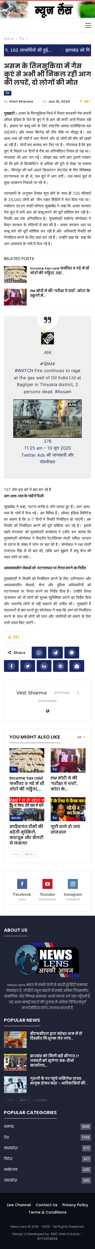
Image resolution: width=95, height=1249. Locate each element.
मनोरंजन (10, 1169)
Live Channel (19, 1205)
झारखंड (16, 818)
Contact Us (47, 1205)
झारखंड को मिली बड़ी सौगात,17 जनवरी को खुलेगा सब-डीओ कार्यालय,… (54, 1060)
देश (8, 93)
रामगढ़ (9, 1126)
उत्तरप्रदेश (10, 1180)
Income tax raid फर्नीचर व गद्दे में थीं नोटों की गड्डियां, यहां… (59, 271)
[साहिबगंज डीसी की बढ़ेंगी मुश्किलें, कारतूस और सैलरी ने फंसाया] (27, 809)
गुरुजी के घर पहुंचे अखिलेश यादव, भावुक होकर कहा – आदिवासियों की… (59, 1081)
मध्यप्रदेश (11, 1148)
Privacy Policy (75, 1205)
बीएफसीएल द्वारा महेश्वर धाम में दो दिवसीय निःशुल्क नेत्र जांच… (56, 1036)
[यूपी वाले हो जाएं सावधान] (68, 809)
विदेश (8, 1158)
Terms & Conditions (47, 1212)
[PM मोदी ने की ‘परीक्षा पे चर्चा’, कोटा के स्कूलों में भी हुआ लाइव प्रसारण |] (15, 297)
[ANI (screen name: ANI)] (47, 337)
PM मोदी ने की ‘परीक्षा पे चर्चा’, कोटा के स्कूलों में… (60, 293)
